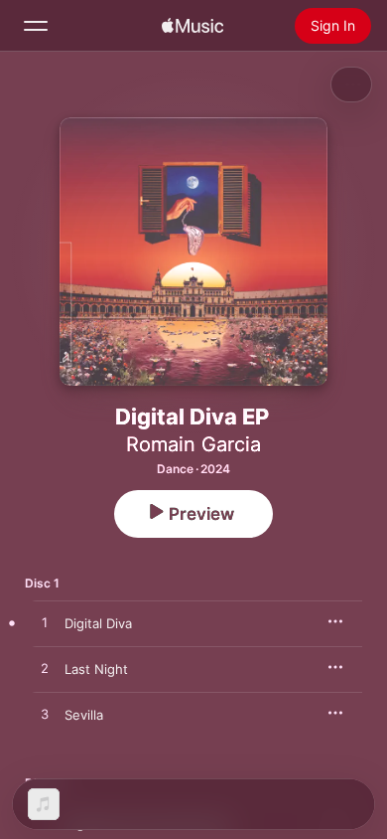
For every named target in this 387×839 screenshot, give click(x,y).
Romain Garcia (193, 444)
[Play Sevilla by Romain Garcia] (44, 715)
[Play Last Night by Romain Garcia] (44, 669)
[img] (192, 26)
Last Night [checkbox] (96, 669)
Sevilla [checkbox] (83, 715)
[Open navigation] (36, 26)
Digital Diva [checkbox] (98, 623)
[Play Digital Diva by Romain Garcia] (44, 623)
